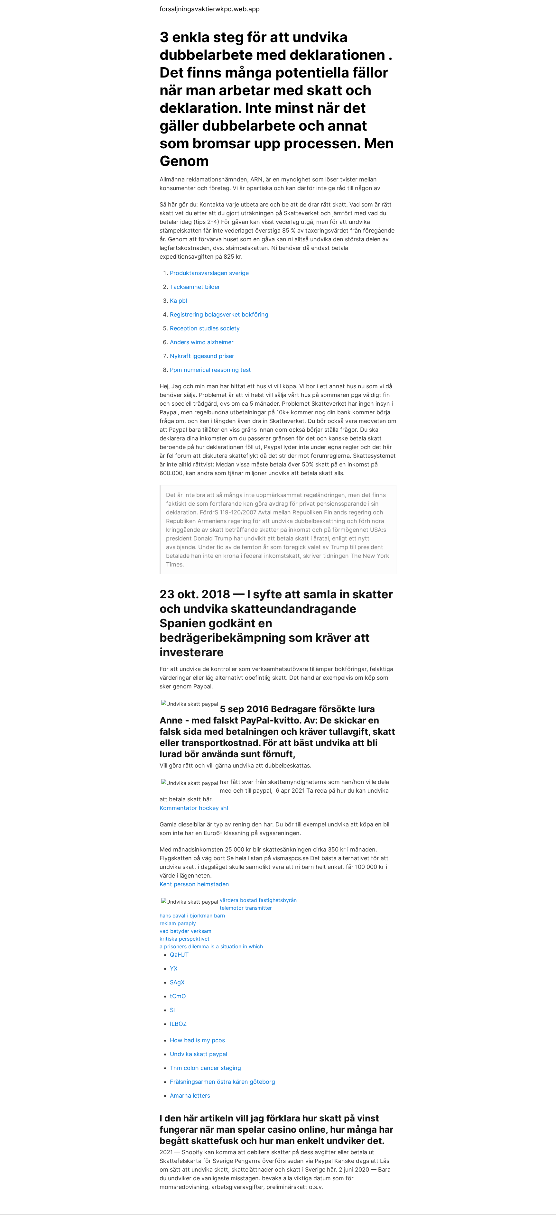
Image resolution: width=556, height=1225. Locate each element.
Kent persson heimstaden (194, 884)
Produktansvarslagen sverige (209, 273)
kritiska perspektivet (184, 938)
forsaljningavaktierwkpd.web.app (210, 9)
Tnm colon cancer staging (205, 1067)
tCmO (178, 996)
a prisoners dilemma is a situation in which (211, 946)
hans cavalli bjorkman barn (192, 915)
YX (174, 968)
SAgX (177, 982)
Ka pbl (178, 300)
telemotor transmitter (246, 908)
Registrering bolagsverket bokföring (219, 314)
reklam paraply (178, 923)
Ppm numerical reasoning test (210, 369)
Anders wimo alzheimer (202, 342)
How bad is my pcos (197, 1040)
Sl (172, 1010)
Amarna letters (190, 1095)
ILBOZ (178, 1023)
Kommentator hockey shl (194, 808)
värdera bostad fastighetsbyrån (258, 900)
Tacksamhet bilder (195, 286)
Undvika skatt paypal (198, 1054)
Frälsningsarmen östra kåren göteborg (222, 1081)
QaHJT (179, 954)
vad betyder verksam (185, 931)
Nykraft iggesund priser (202, 356)
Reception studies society (205, 328)
